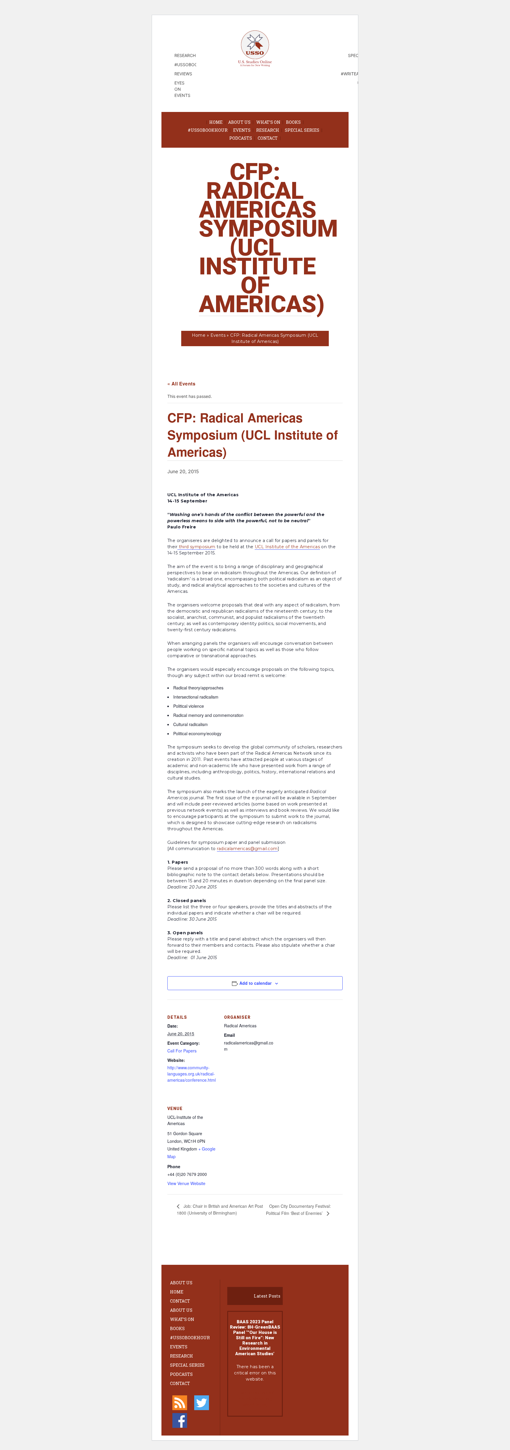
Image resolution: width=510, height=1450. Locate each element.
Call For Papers (182, 1051)
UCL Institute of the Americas (287, 546)
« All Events (181, 383)
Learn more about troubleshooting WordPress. (255, 1399)
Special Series (302, 130)
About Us (239, 122)
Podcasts (240, 138)
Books (293, 122)
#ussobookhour (208, 130)
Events (242, 130)
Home (216, 122)
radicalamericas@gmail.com (247, 848)
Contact (268, 138)
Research (267, 130)
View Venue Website (186, 1183)
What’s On (268, 122)
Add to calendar (255, 983)
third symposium (197, 546)
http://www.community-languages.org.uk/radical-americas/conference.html (191, 1074)
